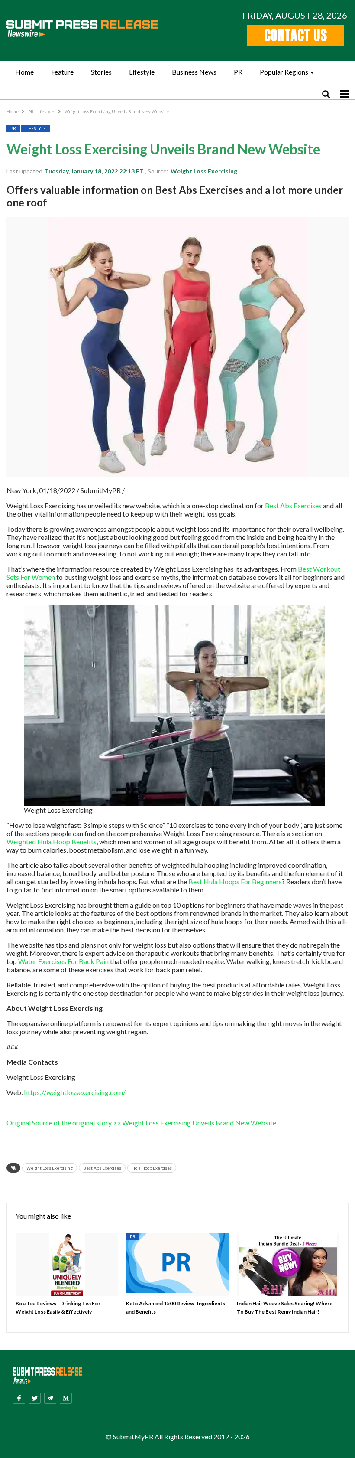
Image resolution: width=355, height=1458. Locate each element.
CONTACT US (295, 35)
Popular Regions (284, 72)
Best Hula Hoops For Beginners (235, 881)
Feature (62, 72)
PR (238, 72)
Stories (101, 72)
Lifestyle (142, 72)
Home (24, 72)
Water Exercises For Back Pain (63, 961)
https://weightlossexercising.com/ (75, 1092)
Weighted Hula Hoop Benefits (51, 841)
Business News (194, 72)
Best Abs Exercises (293, 505)
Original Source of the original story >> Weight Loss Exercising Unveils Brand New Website (141, 1122)
